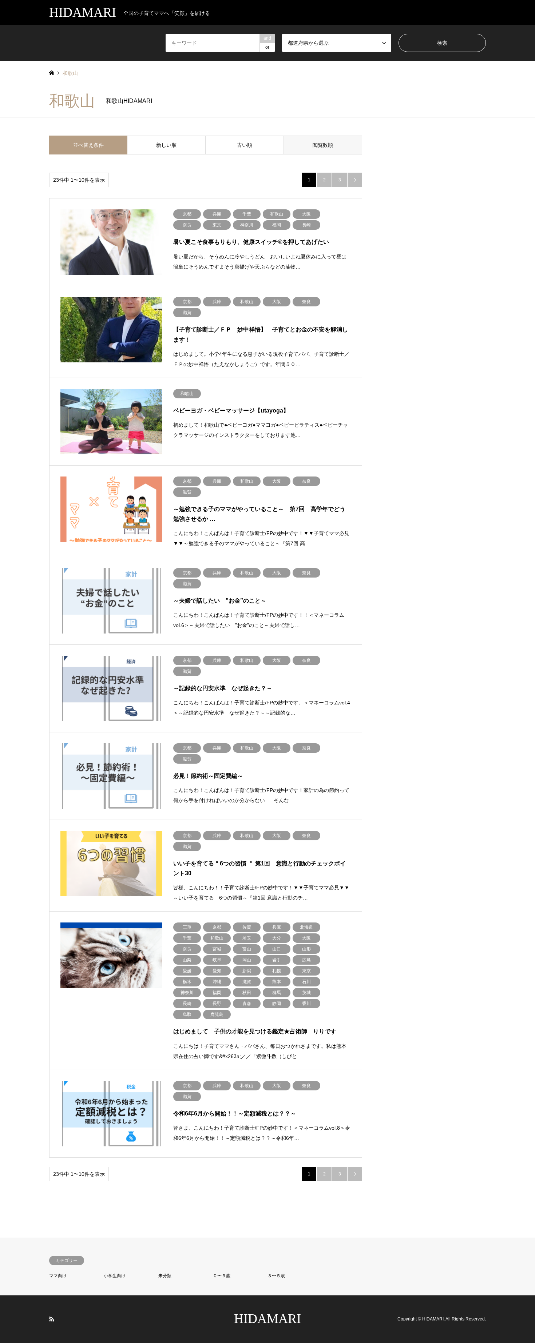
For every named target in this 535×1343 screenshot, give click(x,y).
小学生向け (115, 1275)
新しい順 (166, 145)
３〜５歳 (276, 1275)
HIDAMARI (267, 1318)
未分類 (164, 1275)
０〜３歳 (221, 1275)
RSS (51, 1319)
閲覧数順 (323, 145)
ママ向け (58, 1275)
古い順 (244, 145)
